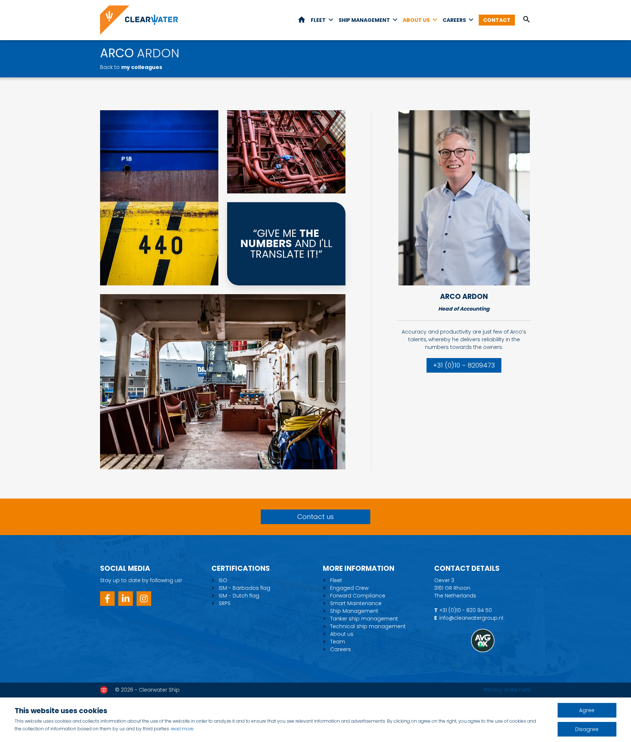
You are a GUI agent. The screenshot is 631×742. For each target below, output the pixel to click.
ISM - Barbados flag (244, 588)
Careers (454, 20)
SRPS (224, 603)
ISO (223, 580)
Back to (131, 67)
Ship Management (364, 20)
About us (416, 20)
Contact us (315, 516)
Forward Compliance (357, 595)
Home (301, 19)
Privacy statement (507, 689)
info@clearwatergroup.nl (471, 618)
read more (182, 729)
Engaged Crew (349, 588)
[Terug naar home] (139, 20)
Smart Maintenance (356, 603)
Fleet (318, 20)
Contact (496, 20)
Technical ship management (368, 626)
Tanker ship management (364, 618)
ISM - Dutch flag (239, 595)
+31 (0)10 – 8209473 (464, 365)
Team (337, 641)
